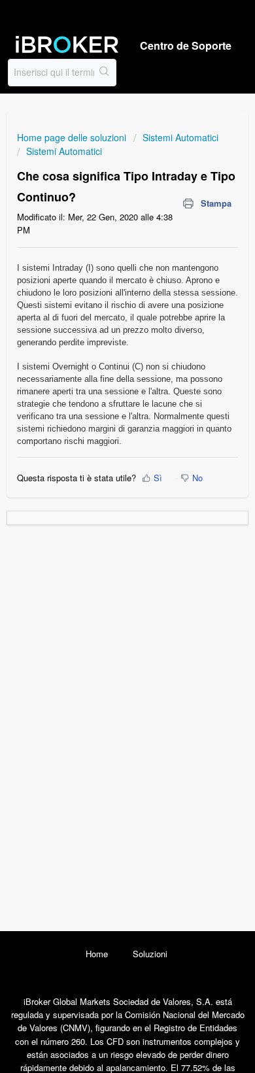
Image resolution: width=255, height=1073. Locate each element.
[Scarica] (103, 534)
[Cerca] (105, 73)
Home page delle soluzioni (73, 137)
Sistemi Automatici (180, 137)
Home (97, 953)
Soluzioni (150, 953)
